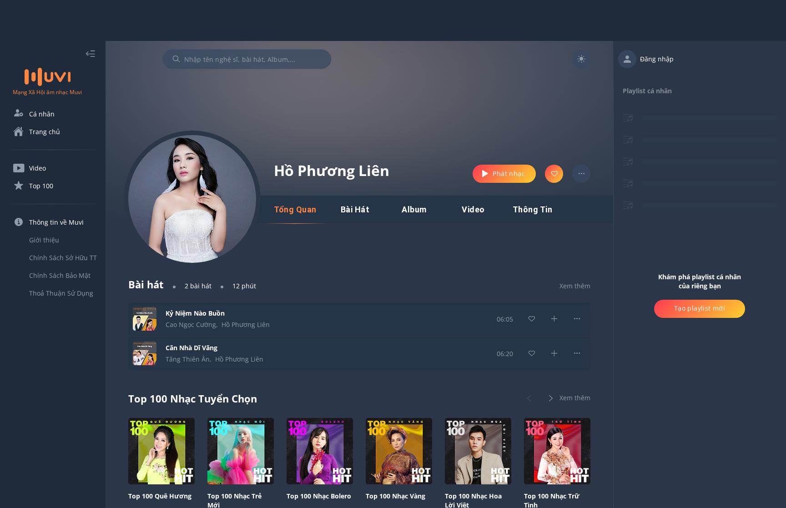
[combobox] (247, 59)
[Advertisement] (393, 20)
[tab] (295, 210)
